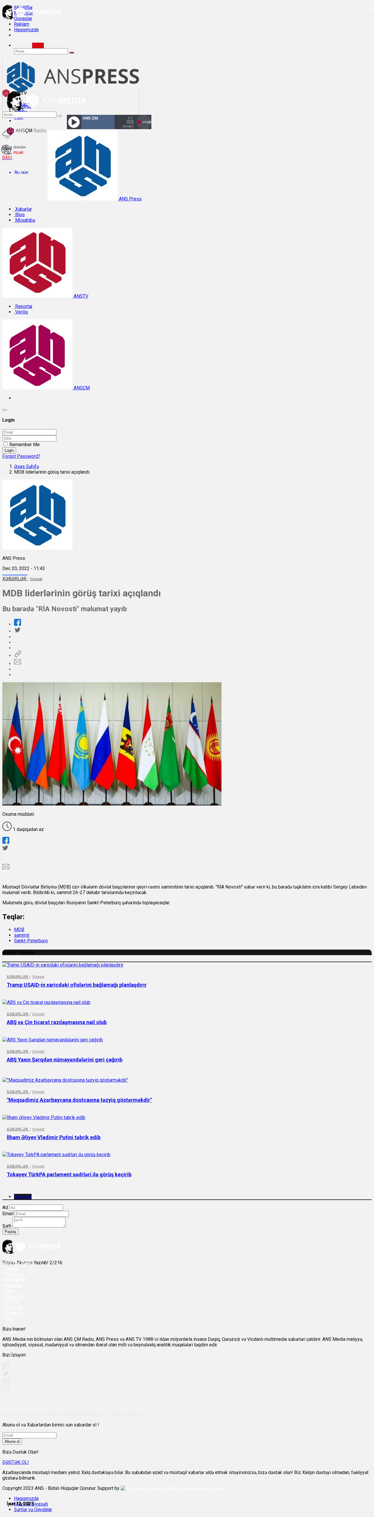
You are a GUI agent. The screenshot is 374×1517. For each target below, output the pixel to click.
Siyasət (36, 579)
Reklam (21, 24)
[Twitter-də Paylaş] (17, 631)
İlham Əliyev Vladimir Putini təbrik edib (54, 1137)
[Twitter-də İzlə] (5, 1375)
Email (7, 1213)
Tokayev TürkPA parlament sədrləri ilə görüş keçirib (69, 1174)
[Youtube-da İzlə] (6, 1384)
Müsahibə (24, 220)
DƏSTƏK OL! (15, 1462)
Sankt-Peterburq (31, 940)
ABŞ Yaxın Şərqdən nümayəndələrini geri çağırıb (64, 1060)
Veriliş (21, 312)
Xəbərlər (23, 209)
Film (9, 1319)
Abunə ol (12, 1441)
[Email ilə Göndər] (17, 663)
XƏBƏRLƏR (14, 578)
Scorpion (218, 1488)
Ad (5, 1207)
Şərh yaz (23, 1196)
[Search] (38, 45)
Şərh (6, 1226)
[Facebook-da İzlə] (5, 1368)
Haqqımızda (26, 29)
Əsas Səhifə (26, 466)
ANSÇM (81, 388)
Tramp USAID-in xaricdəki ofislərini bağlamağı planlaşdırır (77, 985)
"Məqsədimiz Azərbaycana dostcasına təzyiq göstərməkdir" (79, 1100)
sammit (21, 935)
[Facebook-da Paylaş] (17, 624)
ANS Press (130, 199)
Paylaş (10, 1231)
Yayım (11, 1269)
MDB (19, 929)
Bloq (19, 214)
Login (9, 450)
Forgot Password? (21, 456)
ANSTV (80, 296)
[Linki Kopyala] (17, 655)
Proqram (14, 1313)
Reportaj (23, 306)
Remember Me (24, 444)
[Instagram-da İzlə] (6, 1393)
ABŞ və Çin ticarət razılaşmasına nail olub (57, 1022)
